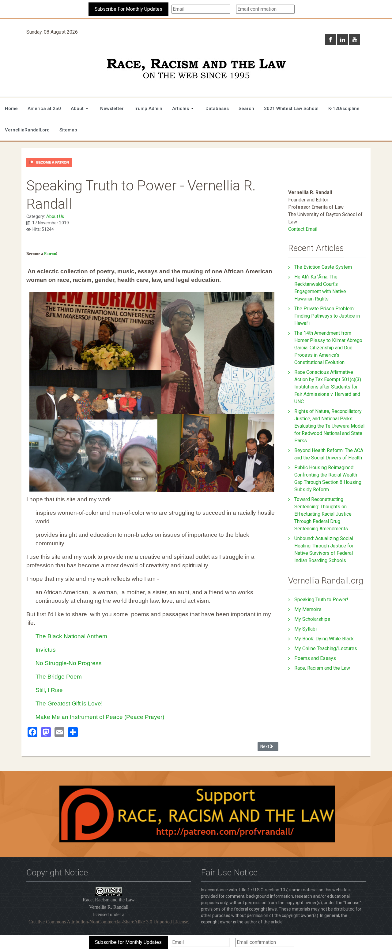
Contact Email (302, 229)
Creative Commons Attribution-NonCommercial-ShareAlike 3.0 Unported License (108, 921)
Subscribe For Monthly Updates (128, 9)
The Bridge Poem (59, 676)
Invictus (46, 649)
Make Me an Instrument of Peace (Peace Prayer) (100, 717)
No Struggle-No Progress (69, 663)
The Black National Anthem (71, 636)
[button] (80, 108)
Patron (50, 253)
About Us (55, 216)
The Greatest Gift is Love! (69, 703)
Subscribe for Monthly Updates (128, 942)
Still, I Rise (49, 690)
